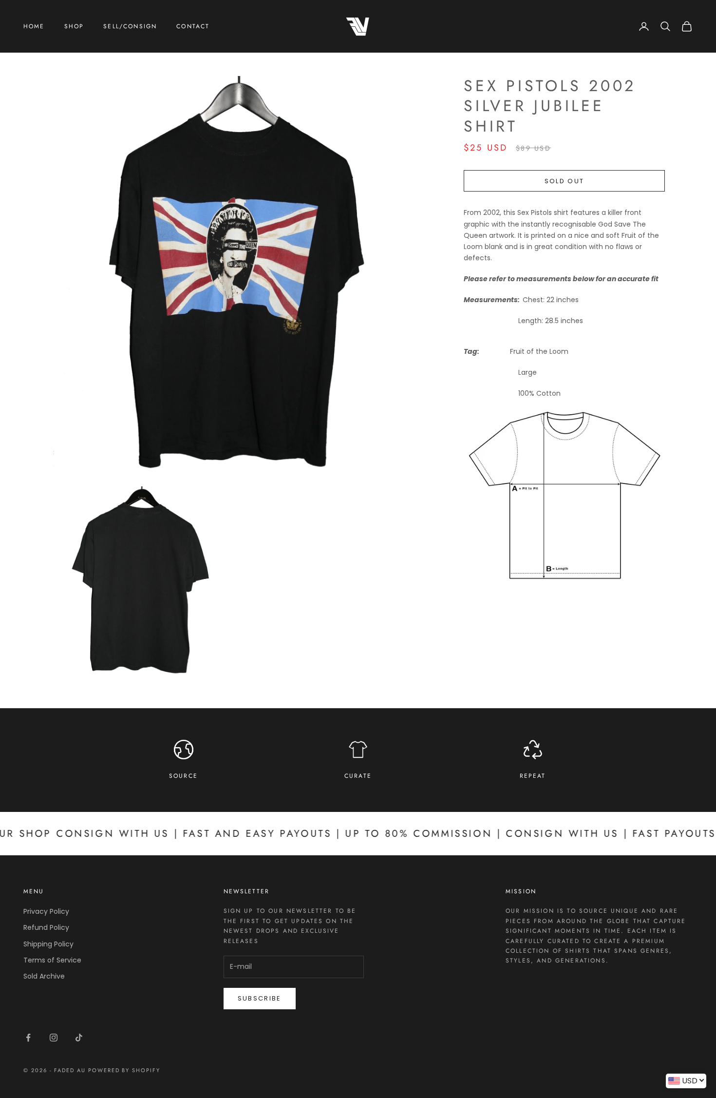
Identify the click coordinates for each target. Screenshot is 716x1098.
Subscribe (260, 998)
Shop (74, 26)
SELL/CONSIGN (130, 26)
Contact (192, 26)
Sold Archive (44, 976)
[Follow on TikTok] (79, 1037)
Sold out (564, 181)
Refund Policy (46, 927)
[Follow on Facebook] (28, 1037)
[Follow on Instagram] (53, 1037)
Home (34, 26)
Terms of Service (52, 960)
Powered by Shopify (124, 1070)
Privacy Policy (46, 911)
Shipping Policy (48, 944)
